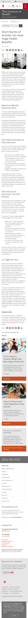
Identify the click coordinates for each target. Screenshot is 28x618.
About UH (4, 544)
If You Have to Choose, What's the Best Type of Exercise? (14, 359)
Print (21, 50)
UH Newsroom (6, 543)
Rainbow (9, 6)
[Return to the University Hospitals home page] (3, 6)
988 (3, 551)
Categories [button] (13, 21)
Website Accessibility (7, 546)
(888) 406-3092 (11, 459)
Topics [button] (4, 21)
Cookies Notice (6, 606)
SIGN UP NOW (7, 572)
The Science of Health (11, 13)
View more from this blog (9, 17)
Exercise (7, 332)
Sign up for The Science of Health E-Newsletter (13, 448)
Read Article (7, 378)
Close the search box (22, 6)
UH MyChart (13, 6)
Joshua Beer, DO (16, 100)
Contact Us (5, 539)
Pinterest (13, 50)
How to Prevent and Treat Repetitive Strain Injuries (14, 404)
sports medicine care (12, 322)
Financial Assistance (7, 541)
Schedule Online (20, 1)
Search (20, 25)
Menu (25, 7)
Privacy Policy (15, 604)
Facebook (7, 50)
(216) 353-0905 (6, 536)
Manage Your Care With (12, 517)
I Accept (14, 615)
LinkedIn (16, 50)
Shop (17, 6)
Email (19, 50)
